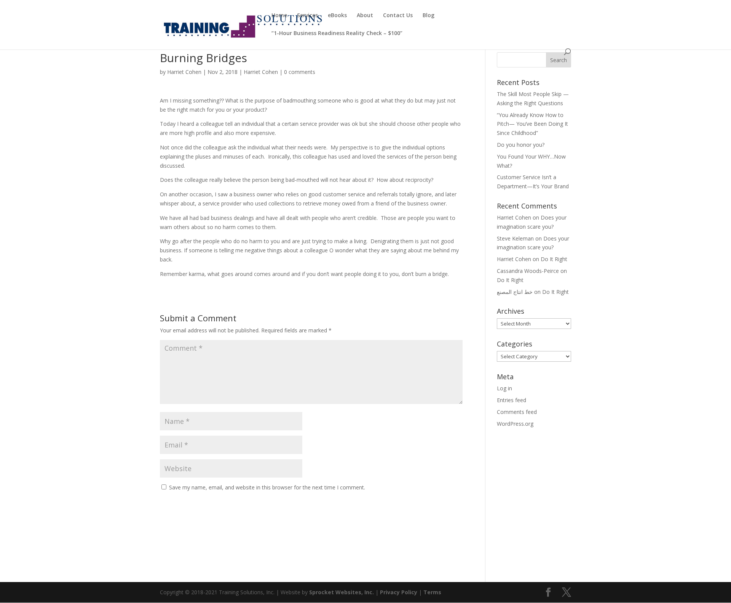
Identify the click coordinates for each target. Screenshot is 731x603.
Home (279, 16)
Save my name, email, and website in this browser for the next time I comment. (267, 487)
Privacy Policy (398, 592)
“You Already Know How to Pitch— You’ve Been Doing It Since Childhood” (532, 124)
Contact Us (398, 16)
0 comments (299, 71)
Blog (428, 16)
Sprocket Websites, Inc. (341, 592)
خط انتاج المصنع (515, 291)
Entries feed (511, 400)
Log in (504, 388)
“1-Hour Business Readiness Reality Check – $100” (336, 33)
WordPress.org (515, 423)
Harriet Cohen (184, 71)
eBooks (337, 16)
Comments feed (517, 411)
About (365, 16)
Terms (432, 592)
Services (307, 16)
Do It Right (554, 259)
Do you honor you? (520, 144)
